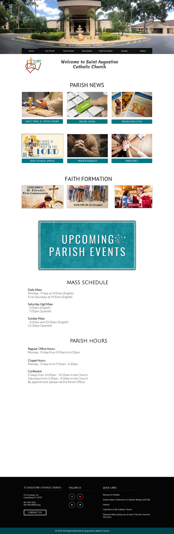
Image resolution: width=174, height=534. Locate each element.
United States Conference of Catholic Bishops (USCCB (126, 499)
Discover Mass (109, 514)
